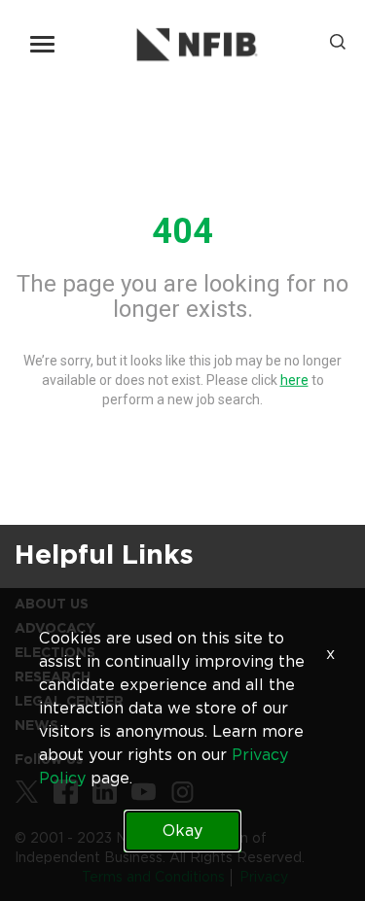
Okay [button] (182, 830)
